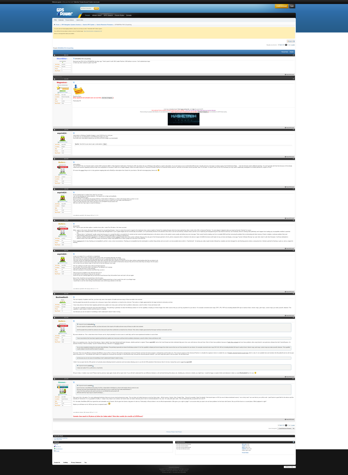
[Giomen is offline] (62, 394)
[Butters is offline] (62, 174)
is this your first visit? (68, 2)
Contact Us (57, 462)
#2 (293, 78)
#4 (293, 158)
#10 (293, 378)
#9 (293, 317)
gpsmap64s (60, 438)
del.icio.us (58, 446)
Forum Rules (119, 15)
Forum (87, 15)
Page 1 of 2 (282, 44)
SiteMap (65, 462)
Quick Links (79, 20)
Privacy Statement (76, 462)
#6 (293, 220)
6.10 (55, 438)
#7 (293, 250)
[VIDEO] (244, 449)
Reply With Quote (290, 74)
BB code (244, 444)
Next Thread (178, 432)
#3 (293, 129)
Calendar (61, 20)
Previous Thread (170, 432)
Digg (57, 444)
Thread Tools (284, 52)
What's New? (97, 15)
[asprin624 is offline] (62, 142)
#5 (293, 189)
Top (293, 428)
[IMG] (243, 447)
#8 (293, 293)
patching (65, 438)
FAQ (55, 20)
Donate (128, 15)
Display (292, 52)
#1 (293, 55)
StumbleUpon (59, 449)
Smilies (244, 446)
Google (57, 451)
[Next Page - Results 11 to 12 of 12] (290, 45)
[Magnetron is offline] (62, 92)
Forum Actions (70, 20)
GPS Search (108, 15)
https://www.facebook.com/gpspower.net (93, 31)
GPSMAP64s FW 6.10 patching (65, 48)
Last (292, 45)
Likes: (291, 41)
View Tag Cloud (58, 439)
